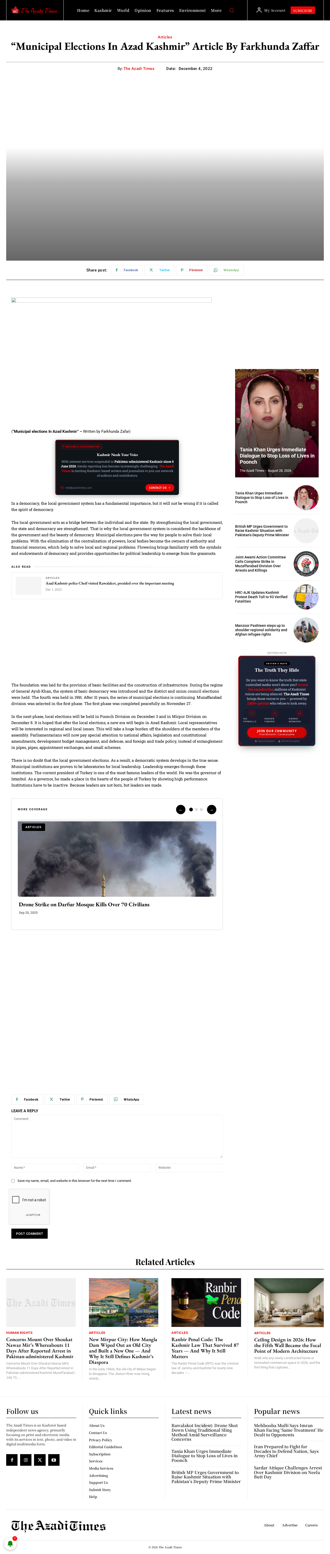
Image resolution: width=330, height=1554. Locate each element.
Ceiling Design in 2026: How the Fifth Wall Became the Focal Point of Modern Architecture (287, 1345)
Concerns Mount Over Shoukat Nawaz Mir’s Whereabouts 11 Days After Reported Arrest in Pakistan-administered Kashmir (39, 1348)
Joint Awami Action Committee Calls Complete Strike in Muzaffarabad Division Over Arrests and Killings (260, 563)
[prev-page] (300, 378)
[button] (231, 10)
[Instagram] (25, 1459)
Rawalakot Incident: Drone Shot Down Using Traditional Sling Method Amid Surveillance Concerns (204, 1432)
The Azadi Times (139, 68)
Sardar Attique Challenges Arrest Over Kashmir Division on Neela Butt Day (288, 1472)
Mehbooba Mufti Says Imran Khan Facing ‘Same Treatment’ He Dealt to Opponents (288, 1429)
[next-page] (310, 378)
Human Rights (19, 1332)
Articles (165, 37)
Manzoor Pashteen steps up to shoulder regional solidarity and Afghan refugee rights (261, 629)
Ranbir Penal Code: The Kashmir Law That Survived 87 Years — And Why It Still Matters (205, 1348)
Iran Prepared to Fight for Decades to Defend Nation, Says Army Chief (286, 1451)
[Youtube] (54, 1459)
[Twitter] (39, 1459)
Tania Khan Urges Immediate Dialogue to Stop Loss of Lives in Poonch (277, 455)
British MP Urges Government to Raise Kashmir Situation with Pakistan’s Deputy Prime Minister (262, 530)
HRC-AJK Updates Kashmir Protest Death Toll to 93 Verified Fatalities (261, 596)
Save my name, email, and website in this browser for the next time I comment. (75, 1181)
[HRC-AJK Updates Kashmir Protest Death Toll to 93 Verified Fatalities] (306, 597)
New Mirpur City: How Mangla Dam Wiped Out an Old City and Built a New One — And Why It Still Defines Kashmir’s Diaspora (123, 1350)
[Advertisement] (117, 643)
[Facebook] (12, 1459)
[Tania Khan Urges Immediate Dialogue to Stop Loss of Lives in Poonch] (277, 423)
